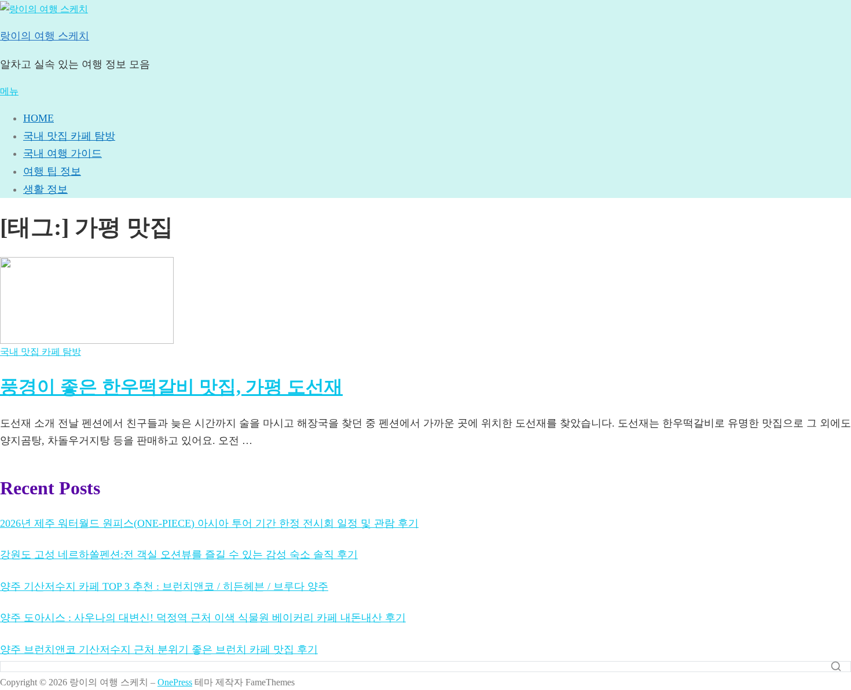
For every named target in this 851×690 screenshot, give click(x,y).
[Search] (836, 666)
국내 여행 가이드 (62, 153)
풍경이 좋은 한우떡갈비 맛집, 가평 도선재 (171, 386)
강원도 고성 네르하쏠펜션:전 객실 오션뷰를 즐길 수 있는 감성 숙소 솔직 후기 (179, 554)
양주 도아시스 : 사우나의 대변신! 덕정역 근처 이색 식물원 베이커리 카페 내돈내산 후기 (203, 617)
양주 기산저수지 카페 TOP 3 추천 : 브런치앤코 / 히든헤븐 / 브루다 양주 (164, 586)
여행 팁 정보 (52, 171)
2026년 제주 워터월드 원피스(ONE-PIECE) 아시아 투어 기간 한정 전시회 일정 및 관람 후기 (209, 523)
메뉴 (9, 91)
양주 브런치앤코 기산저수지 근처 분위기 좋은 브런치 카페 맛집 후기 (159, 649)
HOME (38, 118)
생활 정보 (45, 189)
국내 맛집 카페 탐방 (69, 136)
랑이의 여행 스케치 (44, 36)
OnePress (174, 682)
